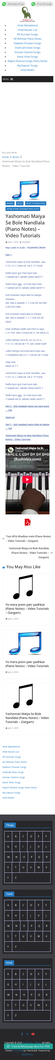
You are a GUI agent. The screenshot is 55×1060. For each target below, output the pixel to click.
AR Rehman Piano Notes (28, 38)
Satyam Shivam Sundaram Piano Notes (23, 209)
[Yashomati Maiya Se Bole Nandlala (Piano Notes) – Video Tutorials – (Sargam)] (27, 685)
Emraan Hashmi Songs (27, 52)
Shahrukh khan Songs (27, 47)
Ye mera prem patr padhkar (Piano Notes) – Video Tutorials (27, 664)
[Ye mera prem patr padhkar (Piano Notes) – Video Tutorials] (27, 632)
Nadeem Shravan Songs (27, 43)
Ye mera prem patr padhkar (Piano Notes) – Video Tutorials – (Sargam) (27, 608)
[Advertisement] (27, 112)
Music (19, 203)
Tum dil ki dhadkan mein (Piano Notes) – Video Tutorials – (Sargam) (28, 539)
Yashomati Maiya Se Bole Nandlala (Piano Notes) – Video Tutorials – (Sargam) (29, 553)
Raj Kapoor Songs (27, 65)
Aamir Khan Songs (27, 56)
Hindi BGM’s (28, 70)
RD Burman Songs (27, 34)
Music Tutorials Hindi (35, 203)
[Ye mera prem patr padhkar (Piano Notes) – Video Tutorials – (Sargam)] (27, 576)
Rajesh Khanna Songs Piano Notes (27, 61)
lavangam (26, 242)
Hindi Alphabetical (27, 25)
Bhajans (10, 203)
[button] (6, 79)
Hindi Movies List (27, 30)
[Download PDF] (27, 521)
